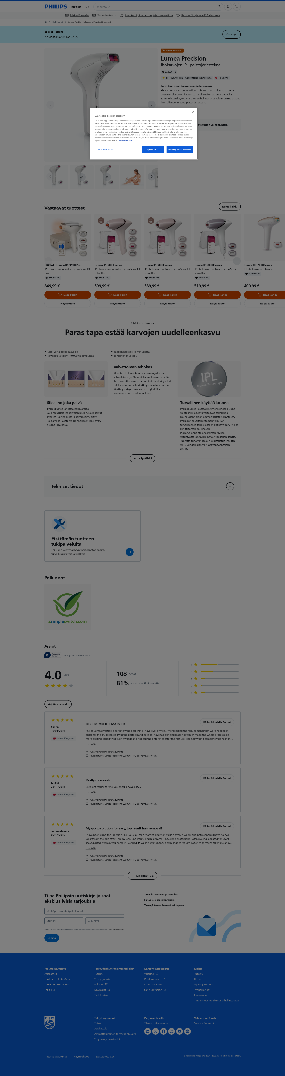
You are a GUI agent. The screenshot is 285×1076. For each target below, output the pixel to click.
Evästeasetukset (105, 149)
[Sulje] (193, 111)
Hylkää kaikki (153, 149)
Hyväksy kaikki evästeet (179, 149)
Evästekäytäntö (125, 140)
